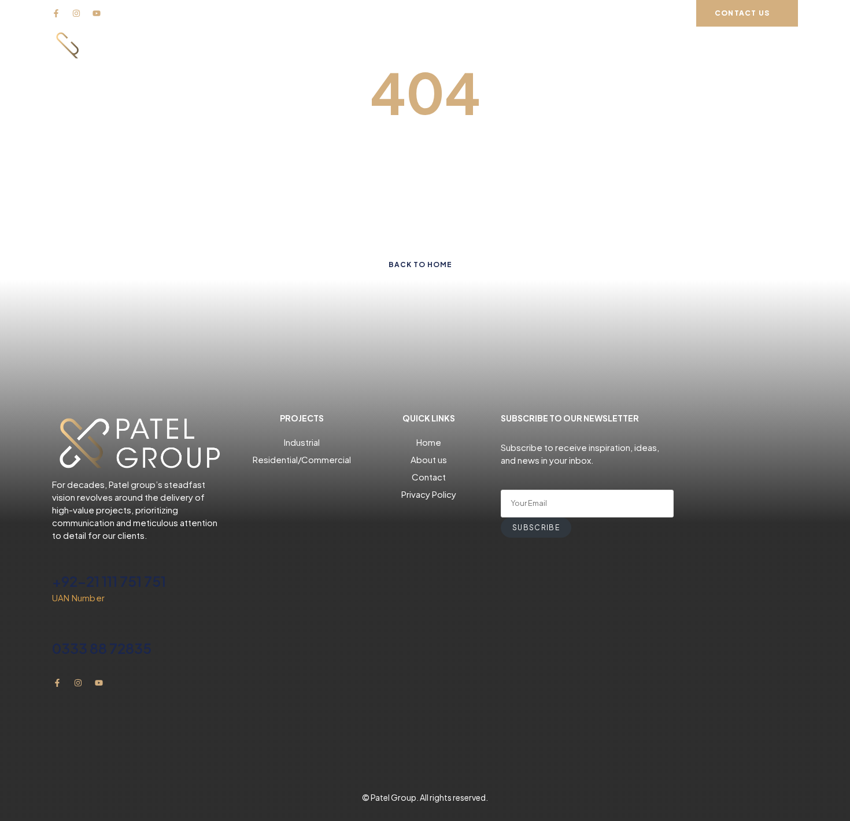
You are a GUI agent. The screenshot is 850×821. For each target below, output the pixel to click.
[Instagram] (76, 13)
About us (429, 459)
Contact (429, 476)
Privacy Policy (428, 494)
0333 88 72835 (101, 648)
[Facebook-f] (56, 13)
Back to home (420, 264)
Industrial (302, 442)
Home (428, 442)
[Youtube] (97, 13)
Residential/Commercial (302, 459)
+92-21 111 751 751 (109, 581)
